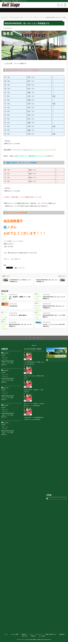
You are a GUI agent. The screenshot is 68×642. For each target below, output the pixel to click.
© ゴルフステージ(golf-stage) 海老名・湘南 (28, 639)
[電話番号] (61, 5)
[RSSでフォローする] (41, 338)
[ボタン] (58, 5)
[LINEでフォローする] (34, 338)
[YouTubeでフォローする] (37, 338)
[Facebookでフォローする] (26, 338)
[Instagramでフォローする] (30, 338)
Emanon (49, 639)
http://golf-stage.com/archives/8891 (44, 150)
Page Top (34, 345)
